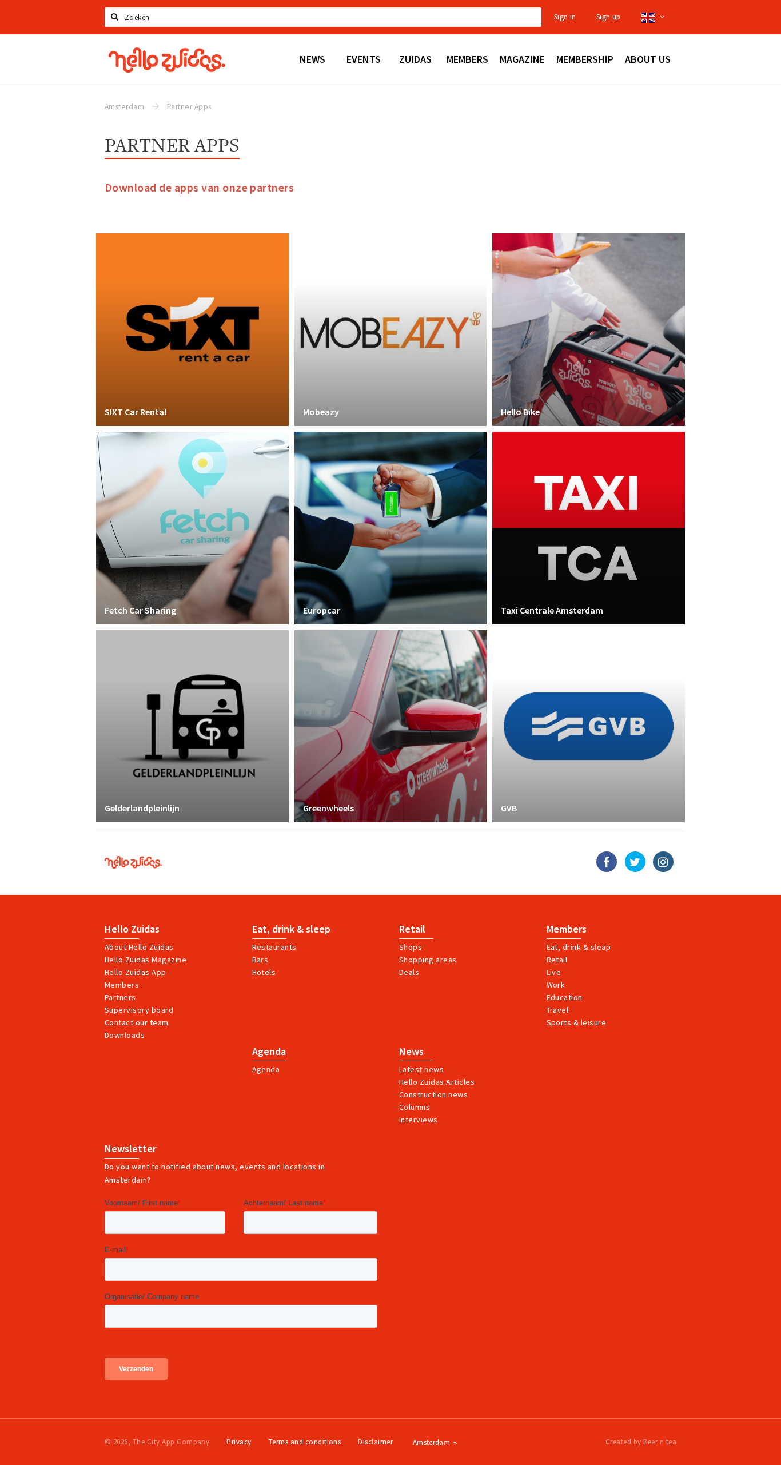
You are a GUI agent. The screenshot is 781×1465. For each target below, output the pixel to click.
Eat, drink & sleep (291, 929)
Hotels (264, 972)
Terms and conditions (305, 1442)
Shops (410, 947)
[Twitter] (635, 861)
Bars (260, 959)
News (411, 1051)
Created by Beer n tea (640, 1442)
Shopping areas (428, 959)
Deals (409, 972)
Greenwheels (328, 808)
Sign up (608, 17)
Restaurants (274, 947)
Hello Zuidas (132, 929)
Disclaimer (375, 1442)
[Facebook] (606, 861)
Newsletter (130, 1149)
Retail (412, 929)
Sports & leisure (577, 1022)
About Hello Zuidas (139, 947)
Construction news (433, 1094)
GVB (509, 808)
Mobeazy (321, 411)
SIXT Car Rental (135, 411)
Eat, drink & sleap (579, 947)
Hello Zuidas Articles (437, 1082)
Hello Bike (520, 411)
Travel (558, 1010)
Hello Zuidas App (135, 972)
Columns (414, 1107)
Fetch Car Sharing (140, 610)
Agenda (269, 1051)
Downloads (125, 1035)
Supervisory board (139, 1010)
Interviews (418, 1119)
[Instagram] (663, 861)
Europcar (321, 610)
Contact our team (137, 1022)
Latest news (421, 1069)
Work (556, 985)
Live (554, 972)
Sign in (565, 17)
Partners (120, 997)
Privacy (238, 1442)
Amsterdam (432, 1442)
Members (122, 985)
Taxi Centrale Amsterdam (552, 610)
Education (565, 997)
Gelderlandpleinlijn (142, 808)
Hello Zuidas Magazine (145, 959)
